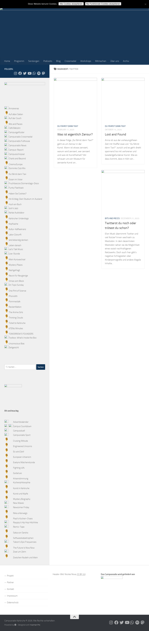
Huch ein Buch (15, 204)
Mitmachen (100, 61)
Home (7, 61)
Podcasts (47, 61)
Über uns (114, 61)
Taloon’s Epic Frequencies (24, 542)
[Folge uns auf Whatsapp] (34, 73)
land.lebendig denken (18, 240)
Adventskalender (21, 422)
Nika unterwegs (20, 513)
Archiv (126, 61)
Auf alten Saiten (16, 114)
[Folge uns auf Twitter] (24, 73)
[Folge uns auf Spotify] (38, 73)
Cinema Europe (16, 164)
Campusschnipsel (17, 154)
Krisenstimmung (20, 478)
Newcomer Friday (21, 507)
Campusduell (19, 430)
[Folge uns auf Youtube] (29, 73)
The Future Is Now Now (23, 547)
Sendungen (33, 61)
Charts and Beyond (17, 158)
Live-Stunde (14, 253)
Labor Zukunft (15, 234)
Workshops (85, 61)
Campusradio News (17, 145)
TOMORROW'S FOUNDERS (21, 334)
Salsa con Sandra (20, 532)
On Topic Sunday (16, 285)
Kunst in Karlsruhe (21, 488)
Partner (10, 582)
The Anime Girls (16, 312)
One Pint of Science (17, 290)
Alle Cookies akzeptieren (71, 4)
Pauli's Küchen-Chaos (23, 518)
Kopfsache (13, 224)
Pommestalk (14, 301)
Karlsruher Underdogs (19, 218)
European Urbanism (22, 457)
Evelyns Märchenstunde (24, 462)
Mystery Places (16, 265)
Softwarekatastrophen (23, 538)
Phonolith (13, 296)
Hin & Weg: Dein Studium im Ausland (25, 199)
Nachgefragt (14, 270)
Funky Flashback (16, 187)
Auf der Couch (15, 118)
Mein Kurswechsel (17, 259)
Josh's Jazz (13, 208)
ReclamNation (15, 307)
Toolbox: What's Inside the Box (23, 337)
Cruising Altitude (20, 441)
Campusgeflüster (16, 132)
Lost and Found (115, 134)
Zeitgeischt (14, 347)
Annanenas (14, 108)
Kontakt (10, 589)
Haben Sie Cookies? (17, 193)
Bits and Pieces (112, 218)
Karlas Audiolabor (16, 212)
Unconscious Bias (16, 343)
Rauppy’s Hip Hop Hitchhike (25, 522)
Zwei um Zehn (19, 551)
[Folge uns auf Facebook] (20, 73)
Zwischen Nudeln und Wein (25, 557)
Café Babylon (15, 128)
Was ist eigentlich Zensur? (75, 134)
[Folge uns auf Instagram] (15, 73)
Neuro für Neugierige (18, 275)
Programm (19, 61)
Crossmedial (70, 61)
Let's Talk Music (16, 249)
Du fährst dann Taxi (17, 174)
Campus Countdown (22, 426)
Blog (58, 61)
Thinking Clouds (16, 317)
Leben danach (15, 245)
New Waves (18, 503)
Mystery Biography (21, 499)
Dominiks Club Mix (17, 168)
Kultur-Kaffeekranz (17, 229)
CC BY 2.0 (81, 574)
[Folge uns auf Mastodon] (43, 73)
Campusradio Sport (21, 435)
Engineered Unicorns (22, 446)
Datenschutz (12, 602)
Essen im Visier (16, 179)
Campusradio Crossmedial (20, 136)
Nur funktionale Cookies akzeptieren (103, 4)
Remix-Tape (18, 527)
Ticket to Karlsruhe (17, 323)
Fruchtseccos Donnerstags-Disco (24, 183)
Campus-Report (16, 150)
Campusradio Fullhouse (19, 141)
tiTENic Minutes (16, 328)
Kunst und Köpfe (20, 493)
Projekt (10, 575)
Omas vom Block (16, 281)
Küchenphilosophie (21, 482)
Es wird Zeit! (18, 451)
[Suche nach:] (20, 367)
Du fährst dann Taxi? (67, 126)
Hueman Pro (35, 625)
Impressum (12, 595)
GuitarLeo (17, 473)
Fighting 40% (18, 467)
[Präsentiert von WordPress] (15, 625)
